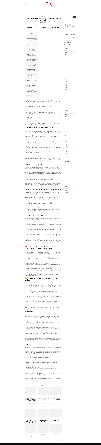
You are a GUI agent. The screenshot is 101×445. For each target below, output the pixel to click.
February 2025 (66, 83)
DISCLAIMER (49, 9)
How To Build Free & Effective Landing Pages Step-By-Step (43, 436)
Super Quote (28, 67)
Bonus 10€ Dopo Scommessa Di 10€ (32, 60)
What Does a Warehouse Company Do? (55, 436)
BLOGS (43, 9)
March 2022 (66, 145)
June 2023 (66, 114)
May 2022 (66, 141)
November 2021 (66, 153)
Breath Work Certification (56, 420)
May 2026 (66, 54)
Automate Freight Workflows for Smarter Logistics (43, 399)
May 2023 (66, 116)
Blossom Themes (57, 443)
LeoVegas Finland (67, 184)
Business (56, 434)
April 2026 (66, 56)
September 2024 (66, 93)
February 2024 (66, 104)
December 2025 (66, 62)
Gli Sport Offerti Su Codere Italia (31, 61)
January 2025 (66, 85)
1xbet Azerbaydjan (67, 165)
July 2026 (66, 50)
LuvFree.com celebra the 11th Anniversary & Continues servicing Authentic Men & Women (30, 399)
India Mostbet (66, 180)
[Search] (74, 17)
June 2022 (66, 139)
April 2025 (66, 79)
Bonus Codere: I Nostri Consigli (31, 64)
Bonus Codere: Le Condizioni (31, 92)
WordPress (63, 443)
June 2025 (66, 75)
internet (30, 434)
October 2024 (66, 91)
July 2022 (66, 137)
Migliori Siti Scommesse (30, 72)
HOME (31, 9)
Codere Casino (29, 51)
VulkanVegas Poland (67, 194)
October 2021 (66, 155)
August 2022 (66, 135)
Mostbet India (66, 188)
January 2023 (66, 124)
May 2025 (66, 77)
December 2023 (66, 108)
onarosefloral (41, 443)
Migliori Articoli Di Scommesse (31, 85)
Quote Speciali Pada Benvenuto (31, 38)
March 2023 (66, 120)
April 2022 (66, 143)
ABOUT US (37, 9)
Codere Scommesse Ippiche (31, 69)
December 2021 (66, 151)
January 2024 (66, 106)
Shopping (66, 190)
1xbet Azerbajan (66, 163)
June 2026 (66, 52)
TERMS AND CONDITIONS (58, 9)
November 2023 (66, 110)
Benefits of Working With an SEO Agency (30, 436)
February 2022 (66, 147)
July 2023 (66, 112)
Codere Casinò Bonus (30, 53)
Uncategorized (43, 16)
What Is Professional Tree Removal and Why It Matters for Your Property (30, 421)
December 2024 (66, 87)
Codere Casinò (29, 86)
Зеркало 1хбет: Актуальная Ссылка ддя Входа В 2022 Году (56, 399)
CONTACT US (68, 9)
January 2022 (66, 149)
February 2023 (66, 122)
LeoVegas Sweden (67, 186)
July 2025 (66, 73)
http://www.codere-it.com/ (29, 123)
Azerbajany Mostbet (67, 169)
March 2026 (66, 58)
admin (41, 22)
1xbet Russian (66, 167)
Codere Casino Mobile (30, 54)
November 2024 (66, 89)
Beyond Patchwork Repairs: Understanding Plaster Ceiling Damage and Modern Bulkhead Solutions (70, 34)
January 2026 (66, 60)
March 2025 (66, 81)
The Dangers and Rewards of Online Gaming (43, 421)
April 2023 (66, 118)
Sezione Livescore (29, 76)
